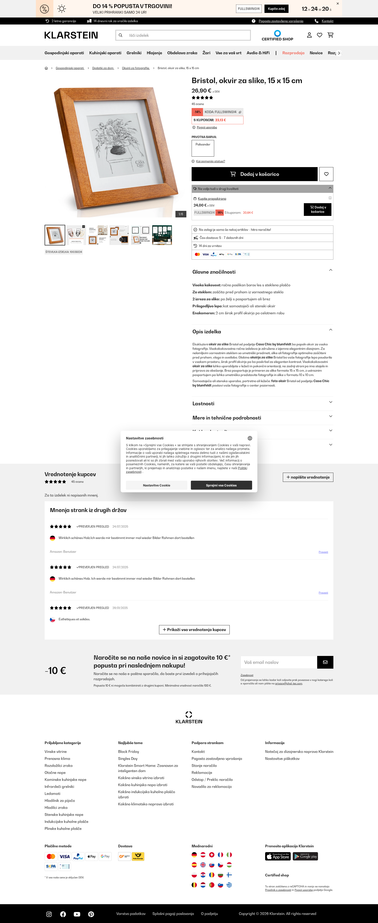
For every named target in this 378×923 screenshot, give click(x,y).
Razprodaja (293, 53)
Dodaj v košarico (259, 174)
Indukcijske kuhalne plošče (66, 821)
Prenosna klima (57, 758)
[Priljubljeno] (319, 35)
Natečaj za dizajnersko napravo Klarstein (299, 751)
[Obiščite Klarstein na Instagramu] (49, 914)
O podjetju (209, 913)
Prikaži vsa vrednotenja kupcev (196, 629)
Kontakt (327, 21)
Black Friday (128, 751)
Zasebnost (247, 675)
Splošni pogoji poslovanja (173, 913)
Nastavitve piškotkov (282, 758)
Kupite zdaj (276, 8)
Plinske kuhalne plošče (63, 828)
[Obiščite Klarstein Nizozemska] (203, 885)
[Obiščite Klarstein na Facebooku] (63, 914)
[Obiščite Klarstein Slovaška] (211, 864)
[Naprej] (339, 53)
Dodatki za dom (103, 68)
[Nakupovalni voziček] (330, 35)
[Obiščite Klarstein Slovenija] (220, 885)
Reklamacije (202, 772)
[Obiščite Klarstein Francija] (220, 854)
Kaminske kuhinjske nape (65, 779)
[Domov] (50, 68)
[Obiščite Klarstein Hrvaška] (203, 875)
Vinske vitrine (56, 751)
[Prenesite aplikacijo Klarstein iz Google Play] (305, 856)
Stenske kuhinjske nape (64, 814)
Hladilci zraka (56, 807)
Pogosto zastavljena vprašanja (281, 21)
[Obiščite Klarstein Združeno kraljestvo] (203, 864)
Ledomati (52, 793)
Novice (316, 53)
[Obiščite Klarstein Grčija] (229, 885)
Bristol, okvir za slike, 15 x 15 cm (178, 68)
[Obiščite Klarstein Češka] (220, 864)
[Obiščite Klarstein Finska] (229, 875)
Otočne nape (55, 772)
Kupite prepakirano (212, 198)
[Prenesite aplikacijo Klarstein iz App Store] (278, 856)
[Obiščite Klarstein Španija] (194, 864)
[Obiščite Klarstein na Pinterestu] (91, 914)
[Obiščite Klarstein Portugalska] (211, 885)
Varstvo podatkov (130, 913)
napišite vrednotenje (310, 477)
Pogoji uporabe (304, 890)
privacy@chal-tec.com (288, 683)
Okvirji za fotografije (136, 68)
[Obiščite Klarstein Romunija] (211, 875)
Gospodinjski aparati (70, 68)
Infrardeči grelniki (59, 786)
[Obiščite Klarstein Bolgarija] (220, 875)
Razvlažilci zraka (59, 765)
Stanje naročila (204, 765)
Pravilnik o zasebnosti (278, 890)
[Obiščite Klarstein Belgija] (194, 885)
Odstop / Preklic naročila (212, 779)
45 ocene (198, 104)
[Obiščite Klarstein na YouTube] (77, 914)
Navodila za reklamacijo (212, 786)
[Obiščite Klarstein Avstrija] (203, 854)
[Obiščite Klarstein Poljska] (194, 875)
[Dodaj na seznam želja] (326, 174)
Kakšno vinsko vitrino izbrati (141, 778)
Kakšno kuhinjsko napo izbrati (142, 785)
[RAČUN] (309, 35)
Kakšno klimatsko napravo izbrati (146, 804)
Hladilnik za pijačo (60, 800)
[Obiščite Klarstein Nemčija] (194, 854)
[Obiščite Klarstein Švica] (211, 854)
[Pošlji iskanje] (120, 35)
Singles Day (127, 758)
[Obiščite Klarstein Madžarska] (229, 864)
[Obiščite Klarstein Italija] (229, 854)
